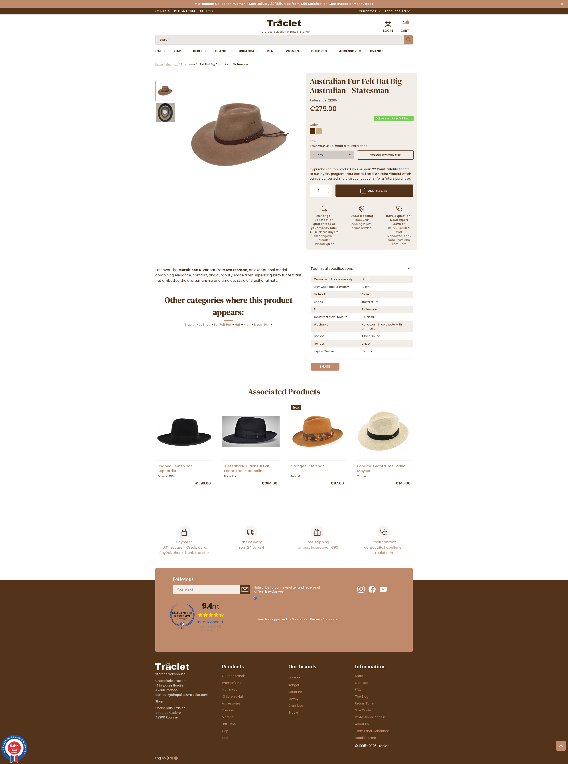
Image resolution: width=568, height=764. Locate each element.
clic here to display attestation (359, 619)
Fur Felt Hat (222, 324)
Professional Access (370, 717)
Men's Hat (229, 689)
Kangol (293, 685)
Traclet (294, 712)
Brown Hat (262, 324)
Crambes (295, 705)
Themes (228, 710)
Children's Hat (232, 696)
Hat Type (229, 724)
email (399, 232)
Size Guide (363, 710)
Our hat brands (233, 676)
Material (228, 717)
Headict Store (365, 738)
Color (314, 125)
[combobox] (332, 155)
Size (313, 141)
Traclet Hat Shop (198, 324)
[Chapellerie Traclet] (284, 22)
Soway (293, 699)
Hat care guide (324, 244)
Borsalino (295, 692)
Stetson (294, 678)
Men (247, 324)
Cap (225, 731)
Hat (237, 324)
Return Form (184, 11)
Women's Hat (232, 683)
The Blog (205, 11)
